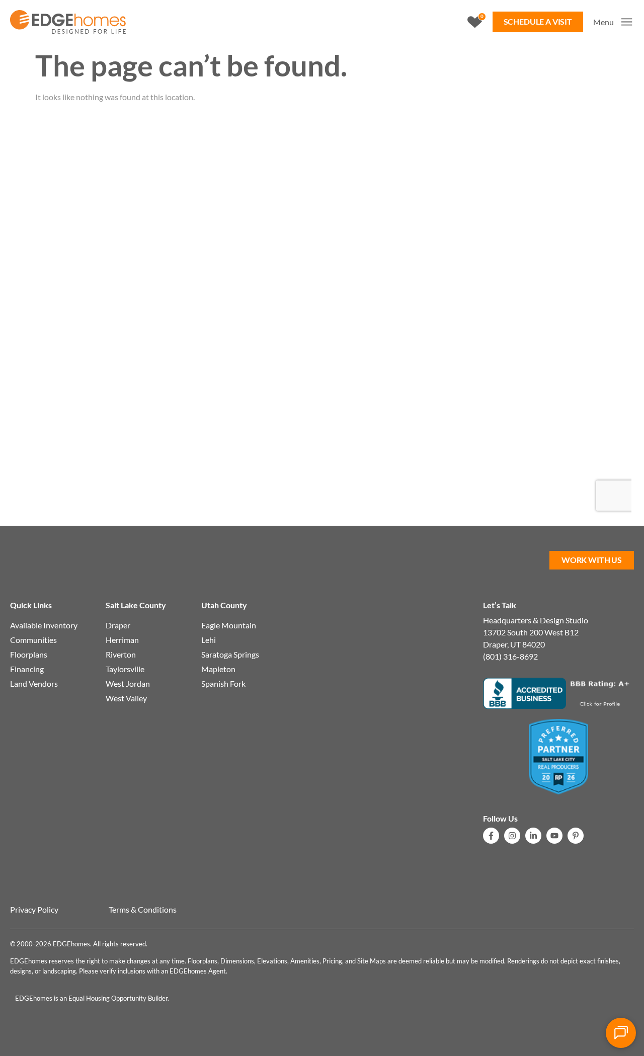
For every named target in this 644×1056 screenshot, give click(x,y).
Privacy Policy (34, 909)
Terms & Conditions (143, 909)
